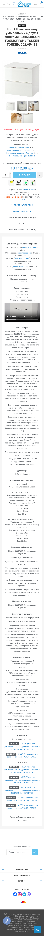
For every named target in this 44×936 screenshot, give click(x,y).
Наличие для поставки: (19, 147)
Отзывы (22, 224)
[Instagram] (20, 894)
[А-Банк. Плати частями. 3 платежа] (26, 183)
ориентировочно (29, 247)
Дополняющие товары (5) (22, 230)
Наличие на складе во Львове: (19, 153)
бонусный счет (28, 190)
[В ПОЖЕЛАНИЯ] (40, 175)
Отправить (35, 852)
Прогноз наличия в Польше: (19, 150)
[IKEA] (22, 53)
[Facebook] (15, 894)
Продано (22, 26)
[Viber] (29, 894)
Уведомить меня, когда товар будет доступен (22, 163)
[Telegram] (24, 894)
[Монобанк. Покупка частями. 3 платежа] (18, 183)
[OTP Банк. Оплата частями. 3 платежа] (33, 183)
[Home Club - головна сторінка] (24, 3)
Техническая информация (22, 218)
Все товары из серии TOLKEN (22, 156)
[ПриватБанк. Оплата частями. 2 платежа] (11, 183)
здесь (22, 199)
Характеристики (22, 212)
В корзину (24, 175)
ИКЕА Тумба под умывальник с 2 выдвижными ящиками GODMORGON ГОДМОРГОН (22, 746)
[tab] (22, 212)
